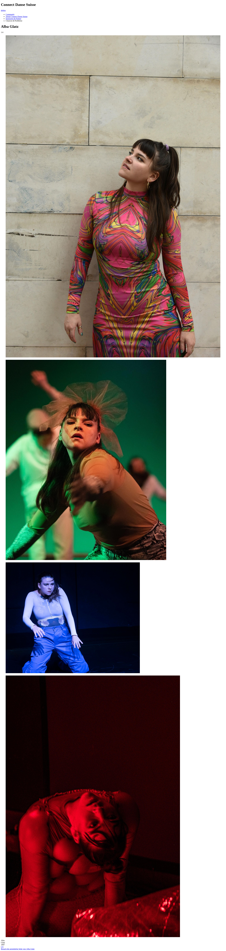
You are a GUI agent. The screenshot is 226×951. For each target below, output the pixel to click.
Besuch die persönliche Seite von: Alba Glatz (17, 949)
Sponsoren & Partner (13, 19)
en (5, 10)
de (2, 10)
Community (10, 14)
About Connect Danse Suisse (16, 17)
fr (3, 10)
